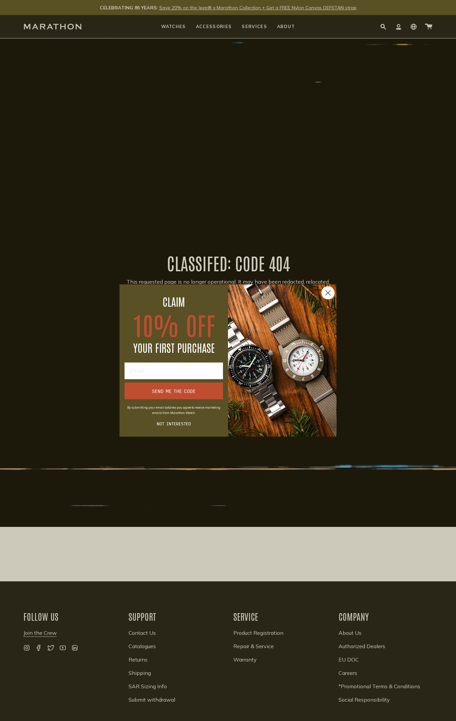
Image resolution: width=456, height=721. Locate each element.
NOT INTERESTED (174, 423)
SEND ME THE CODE (174, 391)
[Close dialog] (328, 293)
